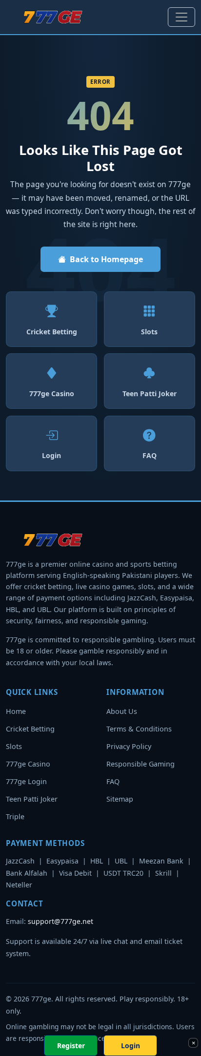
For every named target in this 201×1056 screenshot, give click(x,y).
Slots (14, 746)
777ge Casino (28, 763)
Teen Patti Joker (32, 799)
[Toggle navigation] (181, 17)
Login (130, 1045)
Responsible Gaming (140, 763)
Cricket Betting (30, 728)
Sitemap (119, 799)
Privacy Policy (128, 746)
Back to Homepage (106, 259)
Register (71, 1045)
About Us (121, 711)
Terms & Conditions (139, 728)
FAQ (113, 781)
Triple (15, 816)
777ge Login (26, 781)
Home (16, 711)
